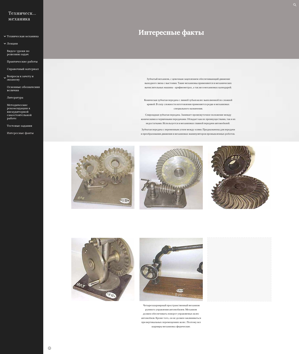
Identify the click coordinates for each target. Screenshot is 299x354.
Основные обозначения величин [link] (23, 88)
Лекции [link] (12, 43)
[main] (171, 29)
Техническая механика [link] (23, 36)
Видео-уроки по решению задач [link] (18, 52)
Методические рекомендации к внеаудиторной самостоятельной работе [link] (19, 111)
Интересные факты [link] (20, 133)
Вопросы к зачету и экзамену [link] (20, 77)
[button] (295, 5)
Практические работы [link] (22, 61)
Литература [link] (15, 97)
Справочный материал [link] (23, 69)
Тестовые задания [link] (19, 125)
